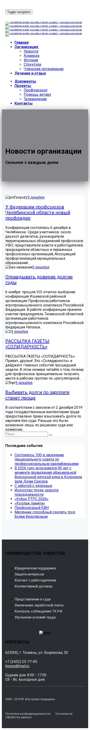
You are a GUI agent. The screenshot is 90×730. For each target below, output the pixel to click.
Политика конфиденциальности (28, 713)
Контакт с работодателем (35, 580)
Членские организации (43, 69)
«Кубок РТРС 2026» (31, 499)
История (31, 60)
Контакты (24, 103)
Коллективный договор (33, 586)
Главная (22, 42)
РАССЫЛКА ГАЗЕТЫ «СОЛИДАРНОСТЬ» (27, 343)
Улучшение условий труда (35, 617)
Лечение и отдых (30, 73)
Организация (26, 47)
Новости (31, 51)
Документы (25, 81)
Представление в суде (33, 599)
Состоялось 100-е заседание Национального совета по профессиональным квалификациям (46, 459)
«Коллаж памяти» (30, 503)
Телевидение (35, 99)
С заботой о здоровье (33, 486)
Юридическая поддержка (35, 568)
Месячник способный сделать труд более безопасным (45, 514)
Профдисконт (36, 90)
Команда (31, 55)
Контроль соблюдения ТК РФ (39, 611)
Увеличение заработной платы (39, 605)
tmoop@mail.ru (17, 666)
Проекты (23, 86)
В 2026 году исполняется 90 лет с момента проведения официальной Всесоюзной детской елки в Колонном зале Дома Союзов (48, 475)
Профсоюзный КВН (32, 507)
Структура (32, 64)
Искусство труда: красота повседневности (36, 492)
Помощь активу (37, 94)
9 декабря (36, 197)
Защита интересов (29, 574)
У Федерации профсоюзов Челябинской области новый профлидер (37, 212)
